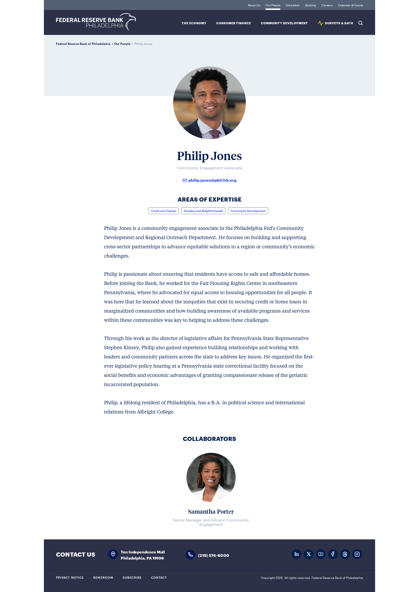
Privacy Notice (70, 577)
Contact (159, 577)
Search (360, 23)
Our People (273, 5)
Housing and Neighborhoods (203, 210)
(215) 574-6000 (213, 555)
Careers (327, 5)
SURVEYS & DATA (339, 23)
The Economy (194, 23)
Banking (310, 5)
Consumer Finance (233, 23)
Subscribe (132, 577)
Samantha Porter (211, 511)
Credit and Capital (163, 210)
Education (292, 5)
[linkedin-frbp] (296, 554)
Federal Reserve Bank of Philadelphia (96, 22)
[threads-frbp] (345, 554)
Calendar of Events (350, 5)
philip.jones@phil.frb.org (212, 180)
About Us (254, 5)
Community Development (284, 23)
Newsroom (103, 577)
